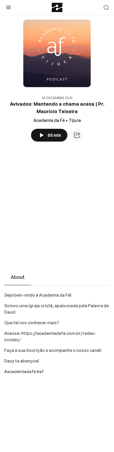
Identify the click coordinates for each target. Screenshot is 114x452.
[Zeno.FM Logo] (57, 7)
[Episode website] (77, 135)
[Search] (106, 7)
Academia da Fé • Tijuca (57, 120)
